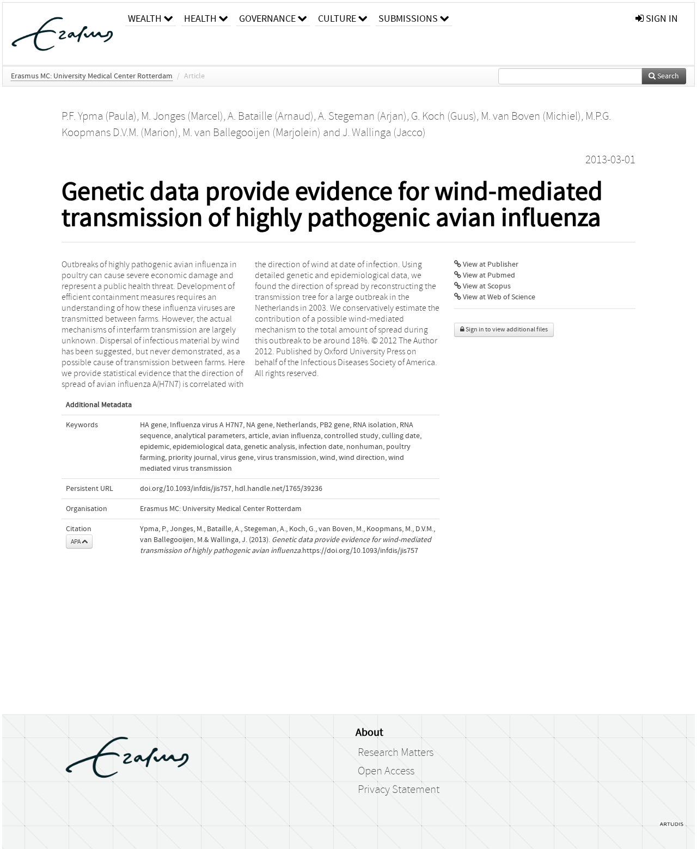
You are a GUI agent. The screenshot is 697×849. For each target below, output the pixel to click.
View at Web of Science (498, 297)
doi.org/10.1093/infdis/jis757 (185, 488)
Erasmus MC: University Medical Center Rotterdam (92, 76)
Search (667, 76)
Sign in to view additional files (506, 329)
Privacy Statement (398, 789)
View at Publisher (489, 264)
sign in (661, 18)
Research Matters (395, 752)
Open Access (386, 771)
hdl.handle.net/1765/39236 (278, 488)
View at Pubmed (488, 275)
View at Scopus (486, 286)
